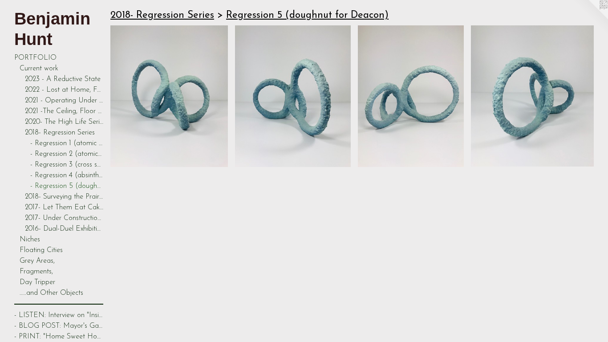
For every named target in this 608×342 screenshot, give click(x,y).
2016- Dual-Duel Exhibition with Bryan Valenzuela (64, 228)
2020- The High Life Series (64, 122)
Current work (39, 68)
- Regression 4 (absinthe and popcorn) (66, 175)
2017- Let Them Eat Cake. (64, 207)
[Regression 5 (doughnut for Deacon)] (169, 96)
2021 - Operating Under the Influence (64, 100)
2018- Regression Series (60, 132)
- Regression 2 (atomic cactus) (66, 154)
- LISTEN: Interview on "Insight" (58, 315)
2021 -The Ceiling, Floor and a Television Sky (64, 111)
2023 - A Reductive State (63, 79)
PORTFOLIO (35, 57)
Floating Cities (41, 250)
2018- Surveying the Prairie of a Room (64, 196)
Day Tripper (37, 282)
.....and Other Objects (51, 293)
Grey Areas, (37, 261)
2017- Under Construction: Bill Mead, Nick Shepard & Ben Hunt (64, 218)
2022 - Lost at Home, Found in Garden (64, 90)
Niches (30, 239)
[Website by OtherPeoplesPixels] (590, 18)
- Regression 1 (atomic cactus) (66, 143)
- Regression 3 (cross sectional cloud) (66, 164)
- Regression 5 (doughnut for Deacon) (66, 186)
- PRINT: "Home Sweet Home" (58, 336)
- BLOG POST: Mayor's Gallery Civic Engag (58, 326)
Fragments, (36, 271)
